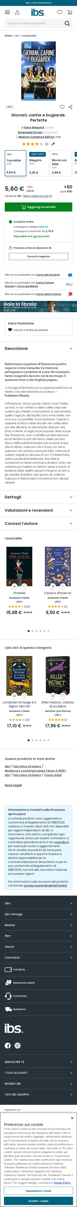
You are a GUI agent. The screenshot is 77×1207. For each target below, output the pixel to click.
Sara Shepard (34, 127)
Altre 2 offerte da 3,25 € (37, 196)
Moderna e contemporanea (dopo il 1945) (35, 771)
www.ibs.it (62, 842)
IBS (19, 196)
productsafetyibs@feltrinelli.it (45, 886)
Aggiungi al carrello (41, 207)
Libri (7, 766)
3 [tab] (36, 631)
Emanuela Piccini (30, 132)
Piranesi (19, 593)
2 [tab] (32, 631)
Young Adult (53, 775)
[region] (38, 1159)
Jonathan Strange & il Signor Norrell (19, 704)
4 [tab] (40, 631)
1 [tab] (38, 97)
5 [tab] (44, 631)
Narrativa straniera (27, 766)
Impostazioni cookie (38, 1191)
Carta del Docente (48, 274)
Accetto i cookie (38, 1201)
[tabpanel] (38, 71)
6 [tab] (48, 631)
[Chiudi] (72, 1118)
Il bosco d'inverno (57, 593)
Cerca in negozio (38, 256)
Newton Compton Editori (36, 137)
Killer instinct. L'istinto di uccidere (57, 704)
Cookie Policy (62, 1183)
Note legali (13, 785)
